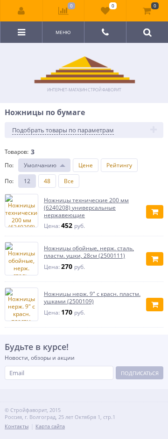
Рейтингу (119, 165)
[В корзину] (154, 212)
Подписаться (140, 373)
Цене (85, 165)
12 (27, 181)
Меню (63, 32)
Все (69, 181)
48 (47, 181)
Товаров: (16, 152)
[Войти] (21, 10)
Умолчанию (40, 165)
